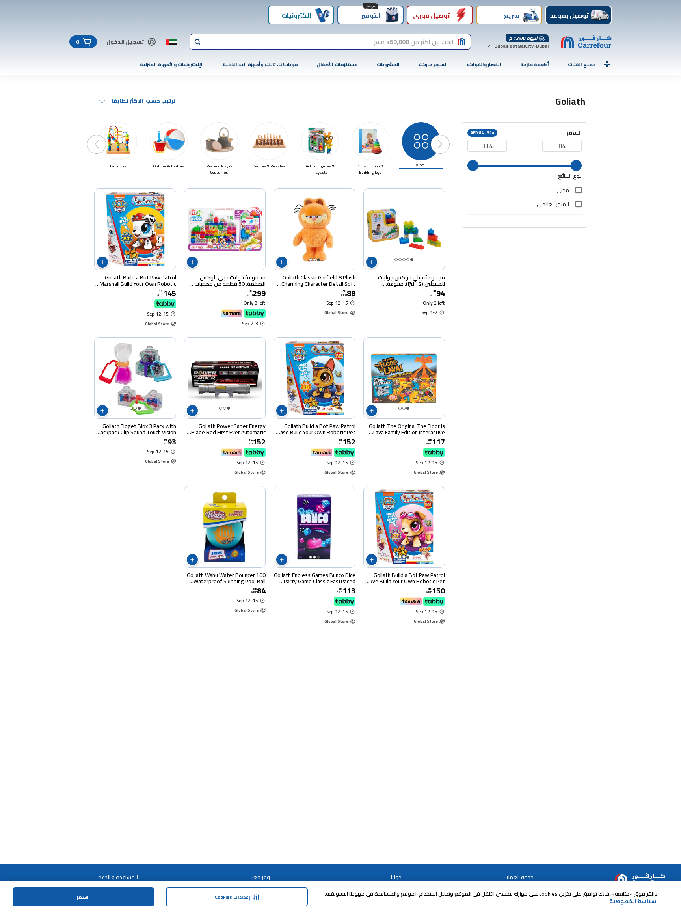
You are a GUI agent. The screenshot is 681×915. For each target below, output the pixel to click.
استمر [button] (83, 897)
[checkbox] (578, 190)
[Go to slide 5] (396, 259)
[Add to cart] (371, 262)
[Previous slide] (448, 136)
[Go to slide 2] (407, 259)
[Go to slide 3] (404, 259)
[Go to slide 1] (411, 259)
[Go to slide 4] (400, 259)
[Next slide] (104, 136)
